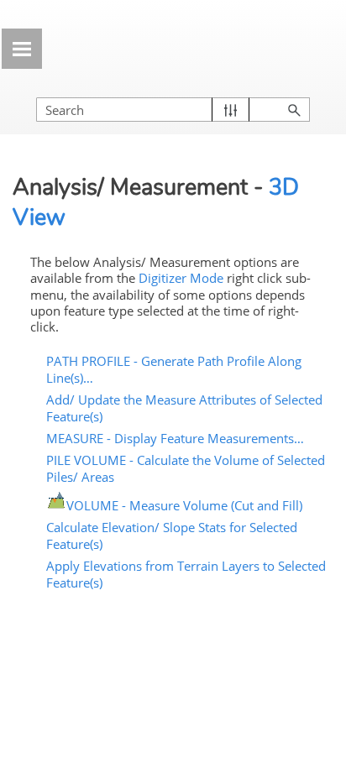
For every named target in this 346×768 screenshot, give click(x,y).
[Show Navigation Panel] (22, 49)
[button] (230, 109)
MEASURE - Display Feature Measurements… (175, 438)
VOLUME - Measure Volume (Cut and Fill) (184, 505)
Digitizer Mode (181, 277)
